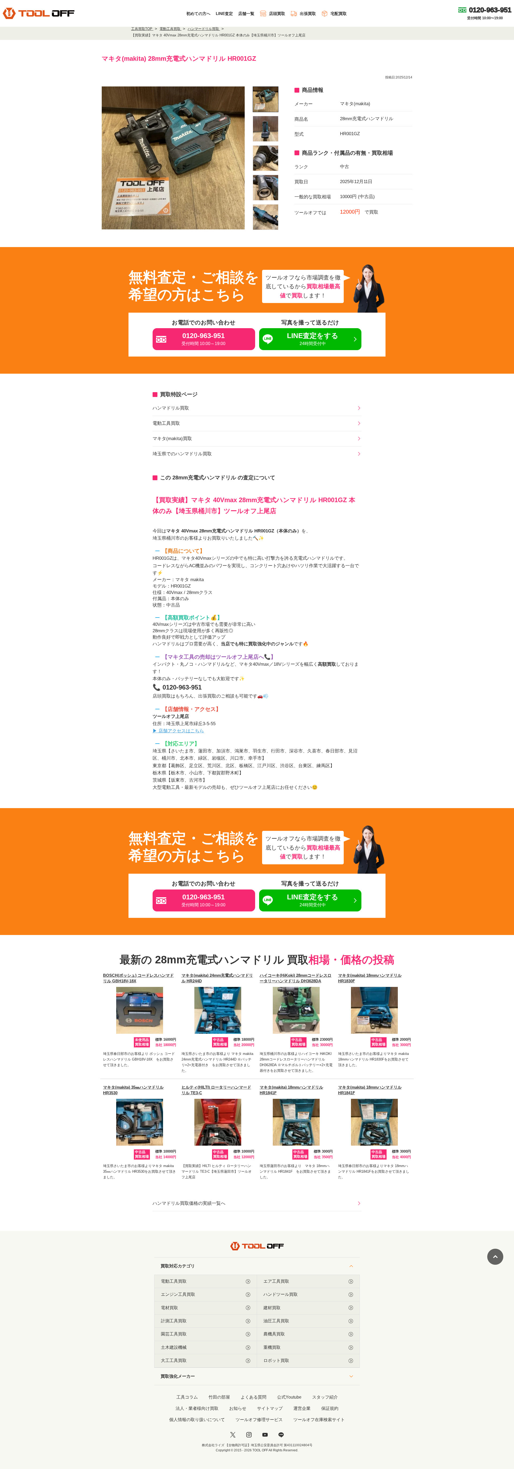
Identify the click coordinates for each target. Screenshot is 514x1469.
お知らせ (237, 1408)
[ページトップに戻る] (495, 1257)
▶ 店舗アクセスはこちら (178, 730)
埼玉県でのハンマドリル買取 (182, 453)
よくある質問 (253, 1397)
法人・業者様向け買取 (197, 1408)
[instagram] (249, 1434)
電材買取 (169, 1307)
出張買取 (308, 13)
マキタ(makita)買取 (172, 438)
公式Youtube (289, 1397)
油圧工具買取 (276, 1321)
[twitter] (233, 1434)
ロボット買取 (276, 1360)
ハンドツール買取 (280, 1294)
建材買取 (272, 1307)
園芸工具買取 (174, 1334)
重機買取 (272, 1347)
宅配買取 (339, 13)
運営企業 (302, 1408)
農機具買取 (274, 1334)
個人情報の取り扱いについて (197, 1419)
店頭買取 (277, 13)
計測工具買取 (174, 1321)
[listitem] (265, 99)
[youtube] (265, 1434)
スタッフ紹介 (325, 1397)
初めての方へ (198, 13)
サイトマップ (270, 1408)
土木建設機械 (174, 1347)
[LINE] (281, 1434)
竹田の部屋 (219, 1397)
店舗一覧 (246, 13)
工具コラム (187, 1397)
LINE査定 (224, 13)
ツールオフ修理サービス (259, 1419)
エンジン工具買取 (178, 1294)
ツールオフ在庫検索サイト (319, 1419)
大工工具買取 (174, 1360)
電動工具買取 (166, 423)
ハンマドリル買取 (171, 408)
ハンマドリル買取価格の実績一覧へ (189, 1203)
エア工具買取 (276, 1281)
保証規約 (329, 1408)
